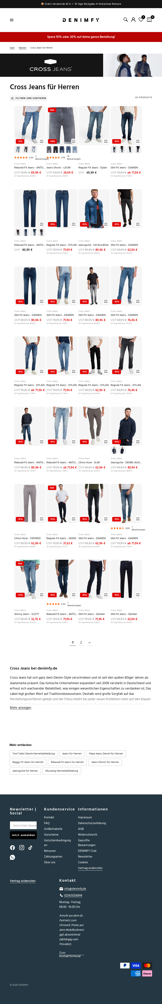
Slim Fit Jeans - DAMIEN (124, 167)
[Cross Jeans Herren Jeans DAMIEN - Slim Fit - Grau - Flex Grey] (94, 286)
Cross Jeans (20, 164)
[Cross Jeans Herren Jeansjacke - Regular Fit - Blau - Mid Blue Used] (94, 208)
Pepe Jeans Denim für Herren (106, 753)
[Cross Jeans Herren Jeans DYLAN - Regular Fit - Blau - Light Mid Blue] (62, 356)
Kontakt (49, 817)
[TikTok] (32, 847)
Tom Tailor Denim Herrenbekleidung (33, 753)
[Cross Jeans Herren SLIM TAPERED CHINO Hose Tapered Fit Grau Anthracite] (94, 426)
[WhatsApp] (14, 857)
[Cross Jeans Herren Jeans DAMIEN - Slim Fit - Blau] (126, 125)
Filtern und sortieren (31, 98)
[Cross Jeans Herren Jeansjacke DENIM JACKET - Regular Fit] (126, 426)
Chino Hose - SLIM (89, 462)
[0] (148, 20)
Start (12, 48)
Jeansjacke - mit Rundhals (93, 245)
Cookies (83, 862)
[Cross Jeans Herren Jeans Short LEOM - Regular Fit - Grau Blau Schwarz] (62, 125)
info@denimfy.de (75, 888)
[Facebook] (14, 847)
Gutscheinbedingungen (57, 843)
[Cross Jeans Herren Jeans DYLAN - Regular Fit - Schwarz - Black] (94, 356)
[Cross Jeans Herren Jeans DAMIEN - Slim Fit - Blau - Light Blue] (62, 286)
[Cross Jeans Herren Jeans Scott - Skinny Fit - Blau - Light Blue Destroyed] (30, 579)
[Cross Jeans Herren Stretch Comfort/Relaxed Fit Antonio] (30, 125)
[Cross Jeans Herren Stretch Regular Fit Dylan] (94, 125)
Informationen (92, 809)
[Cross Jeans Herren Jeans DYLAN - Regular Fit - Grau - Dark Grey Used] (126, 356)
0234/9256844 (73, 895)
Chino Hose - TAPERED (27, 538)
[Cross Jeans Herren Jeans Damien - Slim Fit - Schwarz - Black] (94, 503)
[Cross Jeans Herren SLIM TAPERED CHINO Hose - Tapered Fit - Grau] (30, 503)
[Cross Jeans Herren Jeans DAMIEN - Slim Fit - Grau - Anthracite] (126, 208)
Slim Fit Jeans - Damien (91, 614)
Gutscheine (51, 834)
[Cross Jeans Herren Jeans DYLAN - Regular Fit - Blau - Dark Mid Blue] (30, 356)
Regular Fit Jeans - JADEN (61, 538)
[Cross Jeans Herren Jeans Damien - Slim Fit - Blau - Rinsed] (126, 579)
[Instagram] (23, 847)
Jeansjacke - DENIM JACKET (126, 462)
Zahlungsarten (53, 856)
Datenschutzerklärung (92, 823)
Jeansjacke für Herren (25, 771)
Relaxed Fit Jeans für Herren (67, 762)
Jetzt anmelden (23, 835)
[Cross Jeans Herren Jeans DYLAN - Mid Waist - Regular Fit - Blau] (62, 208)
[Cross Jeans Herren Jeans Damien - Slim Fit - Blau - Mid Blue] (126, 503)
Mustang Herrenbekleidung (61, 771)
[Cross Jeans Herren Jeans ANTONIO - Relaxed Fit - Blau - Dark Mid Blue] (30, 426)
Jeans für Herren (72, 753)
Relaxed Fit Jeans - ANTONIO (30, 167)
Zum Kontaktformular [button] (70, 953)
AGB (81, 828)
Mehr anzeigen (20, 707)
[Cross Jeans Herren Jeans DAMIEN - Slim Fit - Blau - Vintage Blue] (126, 286)
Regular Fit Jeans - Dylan (92, 167)
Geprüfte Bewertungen (86, 843)
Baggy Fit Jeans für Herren (27, 762)
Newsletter (85, 856)
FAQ (47, 823)
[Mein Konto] (133, 19)
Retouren (50, 850)
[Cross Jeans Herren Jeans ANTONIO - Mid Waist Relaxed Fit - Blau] (30, 208)
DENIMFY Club (87, 850)
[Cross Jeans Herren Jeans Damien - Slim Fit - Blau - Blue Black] (94, 579)
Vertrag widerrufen (90, 868)
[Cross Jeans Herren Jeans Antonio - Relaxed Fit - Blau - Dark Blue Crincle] (62, 579)
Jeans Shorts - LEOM (58, 167)
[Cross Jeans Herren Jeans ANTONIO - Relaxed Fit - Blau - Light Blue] (62, 426)
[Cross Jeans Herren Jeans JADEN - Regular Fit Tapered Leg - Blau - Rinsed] (62, 503)
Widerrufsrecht (87, 834)
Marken (22, 48)
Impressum (85, 817)
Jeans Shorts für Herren (105, 762)
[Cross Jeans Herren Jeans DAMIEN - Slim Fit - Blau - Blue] (30, 286)
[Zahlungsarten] (130, 970)
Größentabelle (53, 828)
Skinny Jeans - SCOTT (26, 614)
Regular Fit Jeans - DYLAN (61, 245)
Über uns (49, 862)
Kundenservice (58, 809)
